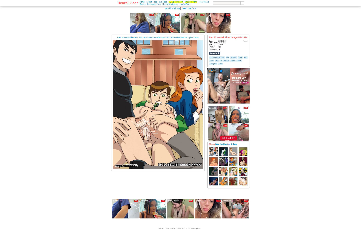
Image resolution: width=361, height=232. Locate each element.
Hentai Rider (127, 3)
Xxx (227, 57)
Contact (161, 228)
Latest (149, 2)
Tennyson (213, 64)
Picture (226, 60)
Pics (216, 60)
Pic (221, 60)
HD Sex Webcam (176, 2)
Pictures (234, 57)
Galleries (163, 2)
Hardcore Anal (188, 8)
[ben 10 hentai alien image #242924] (158, 168)
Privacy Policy (170, 228)
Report (245, 41)
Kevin (233, 60)
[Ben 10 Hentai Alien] (213, 155)
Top (155, 2)
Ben (245, 57)
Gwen (239, 60)
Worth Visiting (172, 8)
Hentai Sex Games (170, 4)
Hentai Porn (185, 4)
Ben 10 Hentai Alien (217, 57)
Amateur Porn (191, 2)
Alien (240, 57)
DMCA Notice (182, 228)
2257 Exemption (194, 228)
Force (212, 60)
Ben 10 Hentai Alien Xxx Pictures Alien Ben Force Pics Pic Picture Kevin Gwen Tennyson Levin (158, 37)
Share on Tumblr (214, 53)
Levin (221, 64)
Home (142, 2)
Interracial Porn (154, 4)
